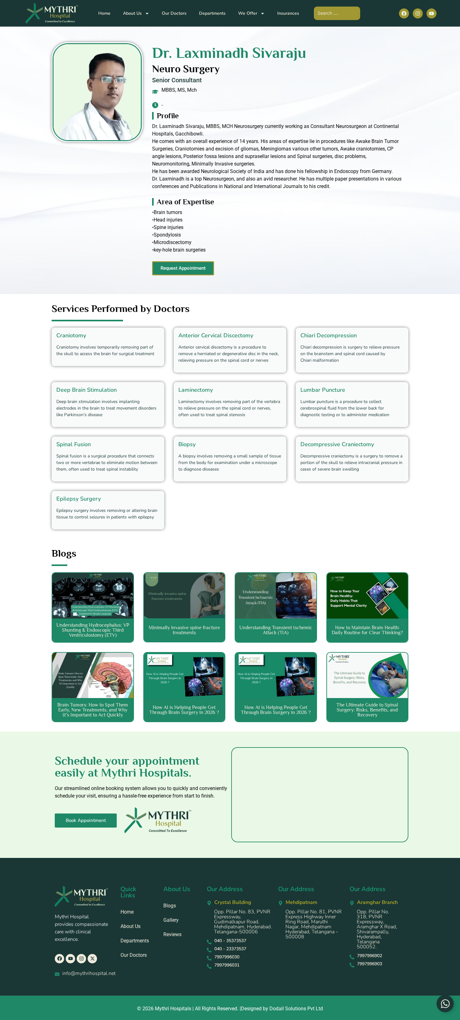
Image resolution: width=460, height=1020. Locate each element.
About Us (132, 13)
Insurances (288, 13)
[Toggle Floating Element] (445, 1003)
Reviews (172, 934)
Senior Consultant (177, 80)
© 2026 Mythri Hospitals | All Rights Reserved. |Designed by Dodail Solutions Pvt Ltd (230, 1009)
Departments (212, 13)
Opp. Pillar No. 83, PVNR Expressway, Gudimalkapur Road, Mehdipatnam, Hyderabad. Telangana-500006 (243, 921)
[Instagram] (418, 13)
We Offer (247, 13)
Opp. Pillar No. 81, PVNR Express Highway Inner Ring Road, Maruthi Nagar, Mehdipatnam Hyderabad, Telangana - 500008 (313, 924)
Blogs (169, 906)
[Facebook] (404, 13)
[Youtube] (432, 13)
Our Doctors (174, 13)
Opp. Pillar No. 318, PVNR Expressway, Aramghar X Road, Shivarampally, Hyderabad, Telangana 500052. (377, 929)
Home (104, 13)
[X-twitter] (92, 958)
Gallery (171, 920)
